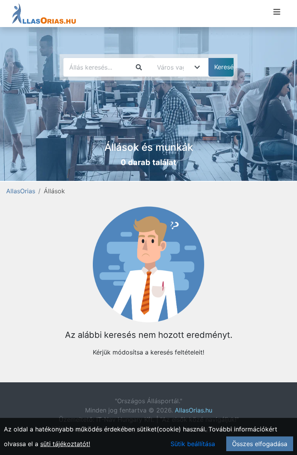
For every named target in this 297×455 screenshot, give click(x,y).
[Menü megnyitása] (276, 11)
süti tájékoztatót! (65, 444)
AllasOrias (20, 191)
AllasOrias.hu (193, 410)
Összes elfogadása (259, 444)
